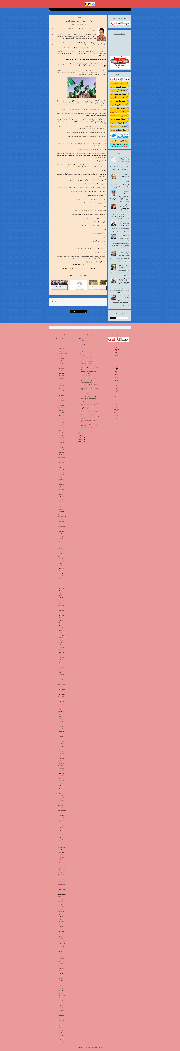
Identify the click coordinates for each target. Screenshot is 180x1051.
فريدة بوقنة (61, 785)
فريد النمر (61, 783)
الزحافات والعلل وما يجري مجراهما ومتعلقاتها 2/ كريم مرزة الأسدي (123, 160)
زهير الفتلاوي (61, 580)
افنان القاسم (61, 393)
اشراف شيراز (61, 383)
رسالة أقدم (83, 311)
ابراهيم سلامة (61, 343)
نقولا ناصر (61, 975)
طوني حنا (61, 679)
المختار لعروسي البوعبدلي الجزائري (61, 407)
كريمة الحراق (61, 802)
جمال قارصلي (61, 479)
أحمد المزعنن (61, 358)
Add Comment (75, 24)
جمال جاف (61, 474)
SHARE (91, 268)
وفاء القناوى (61, 1020)
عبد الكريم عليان (61, 694)
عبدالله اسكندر (61, 704)
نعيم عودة (61, 973)
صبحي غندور (61, 664)
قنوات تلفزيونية (116, 418)
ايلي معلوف (61, 434)
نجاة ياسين (61, 951)
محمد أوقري (61, 857)
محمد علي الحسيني (61, 872)
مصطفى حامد (61, 916)
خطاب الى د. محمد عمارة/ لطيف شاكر (88, 371)
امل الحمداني (61, 417)
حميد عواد (61, 528)
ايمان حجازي (61, 439)
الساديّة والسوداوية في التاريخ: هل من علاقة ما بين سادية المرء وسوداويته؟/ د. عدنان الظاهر (124, 282)
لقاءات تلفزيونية (116, 355)
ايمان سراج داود (61, 442)
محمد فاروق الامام (61, 879)
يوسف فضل (61, 1042)
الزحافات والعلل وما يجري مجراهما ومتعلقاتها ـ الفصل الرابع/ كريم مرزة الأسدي (124, 178)
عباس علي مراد (61, 686)
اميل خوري (61, 422)
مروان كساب (61, 906)
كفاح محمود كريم (61, 805)
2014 (82, 433)
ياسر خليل (61, 1025)
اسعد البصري (61, 370)
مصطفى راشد (61, 918)
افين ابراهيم (61, 395)
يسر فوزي (61, 1032)
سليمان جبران (61, 617)
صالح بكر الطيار (61, 659)
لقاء (116, 399)
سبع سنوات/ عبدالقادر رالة (126, 192)
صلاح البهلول (61, 672)
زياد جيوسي (61, 588)
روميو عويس (61, 573)
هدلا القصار (61, 1005)
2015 (82, 338)
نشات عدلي (61, 968)
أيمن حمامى (61, 444)
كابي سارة (61, 795)
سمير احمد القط (61, 622)
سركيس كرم (61, 597)
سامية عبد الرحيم (61, 595)
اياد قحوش (61, 432)
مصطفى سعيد (61, 921)
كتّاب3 (116, 377)
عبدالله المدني (61, 706)
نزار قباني (61, 963)
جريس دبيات (61, 469)
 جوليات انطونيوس (61, 338)
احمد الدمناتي (61, 355)
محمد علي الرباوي (61, 874)
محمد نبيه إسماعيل (61, 884)
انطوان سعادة (61, 425)
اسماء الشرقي (61, 373)
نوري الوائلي (61, 993)
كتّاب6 (116, 387)
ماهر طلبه (61, 832)
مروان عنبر (61, 904)
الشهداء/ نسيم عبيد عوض (86, 373)
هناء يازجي (61, 1010)
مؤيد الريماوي (61, 837)
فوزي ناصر (61, 790)
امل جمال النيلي (61, 420)
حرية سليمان (61, 509)
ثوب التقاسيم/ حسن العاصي (86, 380)
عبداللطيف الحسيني (61, 701)
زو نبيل (61, 583)
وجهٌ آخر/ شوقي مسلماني (86, 391)
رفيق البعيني (61, 568)
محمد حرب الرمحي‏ (61, 864)
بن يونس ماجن (61, 459)
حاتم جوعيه (61, 504)
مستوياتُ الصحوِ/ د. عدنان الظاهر (87, 427)
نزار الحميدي (61, 960)
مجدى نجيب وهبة (61, 844)
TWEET (82, 268)
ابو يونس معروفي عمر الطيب (61, 353)
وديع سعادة (61, 1015)
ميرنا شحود (61, 936)
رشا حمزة (61, 563)
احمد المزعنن (61, 360)
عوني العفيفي (61, 746)
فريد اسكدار (61, 780)
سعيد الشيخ (61, 602)
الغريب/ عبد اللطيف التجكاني (87, 382)
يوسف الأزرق (61, 1039)
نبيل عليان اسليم (61, 946)
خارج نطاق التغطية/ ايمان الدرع (124, 296)
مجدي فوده (61, 842)
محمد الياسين (61, 854)
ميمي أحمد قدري (61, 941)
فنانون (116, 402)
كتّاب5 (116, 384)
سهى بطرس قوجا (61, 630)
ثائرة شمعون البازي (61, 467)
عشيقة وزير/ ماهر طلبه (85, 365)
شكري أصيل (61, 649)
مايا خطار (61, 834)
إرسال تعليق (101, 304)
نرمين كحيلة (61, 958)
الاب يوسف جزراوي (61, 400)
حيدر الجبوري (61, 533)
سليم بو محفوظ (61, 615)
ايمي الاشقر (61, 449)
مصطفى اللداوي (61, 913)
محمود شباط (61, 891)
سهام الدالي (61, 627)
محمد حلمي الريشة (61, 867)
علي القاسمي (61, 731)
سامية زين (61, 593)
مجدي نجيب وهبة (61, 847)
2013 (82, 435)
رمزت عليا (61, 570)
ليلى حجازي (61, 820)
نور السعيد (61, 985)
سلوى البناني (61, 612)
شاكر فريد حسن (61, 642)
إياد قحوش (61, 430)
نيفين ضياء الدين (61, 995)
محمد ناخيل (61, 881)
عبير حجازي (61, 713)
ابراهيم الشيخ (61, 341)
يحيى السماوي (61, 1030)
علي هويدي (61, 736)
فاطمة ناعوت (61, 770)
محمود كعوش (61, 899)
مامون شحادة (61, 825)
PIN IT (64, 268)
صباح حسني (61, 662)
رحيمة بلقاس (61, 560)
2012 (82, 437)
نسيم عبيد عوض (61, 965)
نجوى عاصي (61, 953)
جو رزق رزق (61, 484)
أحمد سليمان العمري (61, 365)
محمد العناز (61, 852)
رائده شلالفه (61, 548)
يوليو (82, 344)
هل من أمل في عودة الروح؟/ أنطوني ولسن (124, 266)
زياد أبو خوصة (61, 585)
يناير (82, 430)
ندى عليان (61, 955)
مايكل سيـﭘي (61, 839)
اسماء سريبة (61, 378)
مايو (82, 349)
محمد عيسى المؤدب (61, 876)
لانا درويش (61, 812)
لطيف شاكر (61, 817)
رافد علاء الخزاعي (61, 555)
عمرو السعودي (61, 741)
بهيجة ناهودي (61, 462)
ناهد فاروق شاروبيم (61, 943)
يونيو (82, 346)
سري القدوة (61, 600)
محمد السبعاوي (61, 849)
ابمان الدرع (61, 348)
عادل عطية (61, 681)
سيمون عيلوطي (61, 634)
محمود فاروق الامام (61, 896)
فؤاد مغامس (61, 758)
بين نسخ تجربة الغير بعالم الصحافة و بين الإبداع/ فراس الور (124, 223)
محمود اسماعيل (61, 889)
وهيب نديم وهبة (61, 1022)
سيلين (61, 632)
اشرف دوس (61, 390)
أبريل (82, 351)
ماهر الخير (61, 827)
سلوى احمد (61, 610)
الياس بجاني (61, 410)
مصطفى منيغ (61, 923)
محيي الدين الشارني (61, 901)
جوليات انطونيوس (61, 496)
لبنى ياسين (61, 815)
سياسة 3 (116, 365)
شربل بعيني (61, 647)
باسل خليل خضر (61, 454)
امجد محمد (61, 415)
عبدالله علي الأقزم (61, 709)
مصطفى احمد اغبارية (61, 911)
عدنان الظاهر (61, 716)
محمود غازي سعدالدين (61, 894)
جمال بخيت (61, 472)
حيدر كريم (61, 536)
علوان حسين (61, 728)
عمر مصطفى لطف (61, 738)
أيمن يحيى (61, 447)
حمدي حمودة (61, 523)
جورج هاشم (61, 494)
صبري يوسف (61, 669)
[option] (97, 286)
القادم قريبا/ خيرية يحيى (85, 375)
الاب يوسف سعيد (61, 402)
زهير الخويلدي (61, 578)
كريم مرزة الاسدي (61, 800)
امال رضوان (61, 412)
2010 (82, 441)
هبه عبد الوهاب (61, 997)
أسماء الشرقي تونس (61, 375)
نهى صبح (61, 983)
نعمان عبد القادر (61, 970)
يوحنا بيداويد (61, 1037)
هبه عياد (61, 1000)
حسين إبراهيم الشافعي (61, 516)
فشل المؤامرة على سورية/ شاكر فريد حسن (89, 377)
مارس (82, 353)
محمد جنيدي (61, 862)
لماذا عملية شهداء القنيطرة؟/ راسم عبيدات (89, 393)
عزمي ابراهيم (61, 718)
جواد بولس (61, 486)
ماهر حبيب (61, 830)
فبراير (82, 355)
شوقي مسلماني (61, 654)
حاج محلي (61, 506)
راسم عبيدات (61, 551)
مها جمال (61, 928)
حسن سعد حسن (61, 513)
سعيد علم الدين (61, 605)
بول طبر (61, 464)
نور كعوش (61, 988)
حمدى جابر (61, 521)
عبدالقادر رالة (61, 699)
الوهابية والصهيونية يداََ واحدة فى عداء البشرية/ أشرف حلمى (124, 253)
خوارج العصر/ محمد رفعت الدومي (87, 401)
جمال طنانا (61, 476)
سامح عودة (61, 590)
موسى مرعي (61, 931)
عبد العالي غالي (61, 689)
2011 (82, 439)
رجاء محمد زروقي (61, 558)
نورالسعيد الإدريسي (61, 990)
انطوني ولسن (61, 427)
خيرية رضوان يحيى (61, 543)
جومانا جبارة (61, 499)
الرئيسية (116, 342)
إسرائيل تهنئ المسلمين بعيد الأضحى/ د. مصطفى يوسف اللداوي (124, 237)
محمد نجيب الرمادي (61, 886)
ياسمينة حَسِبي (61, 1027)
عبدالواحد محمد (61, 711)
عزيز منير (61, 721)
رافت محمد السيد (61, 553)
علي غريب (61, 733)
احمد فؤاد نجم (61, 368)
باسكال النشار (61, 452)
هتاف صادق (61, 1002)
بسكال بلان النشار (61, 457)
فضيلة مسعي (61, 788)
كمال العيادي (61, 807)
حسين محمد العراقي (61, 518)
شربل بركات (61, 644)
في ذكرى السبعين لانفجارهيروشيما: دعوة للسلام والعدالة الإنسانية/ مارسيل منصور (123, 208)
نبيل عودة (61, 948)
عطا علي (61, 726)
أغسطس (83, 342)
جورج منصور (61, 491)
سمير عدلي (61, 625)
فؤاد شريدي (61, 755)
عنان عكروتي (61, 743)
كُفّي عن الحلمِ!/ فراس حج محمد (87, 361)
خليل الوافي (61, 541)
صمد (61, 676)
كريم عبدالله (61, 797)
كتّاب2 (116, 374)
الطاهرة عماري (61, 405)
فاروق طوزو (61, 763)
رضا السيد (61, 565)
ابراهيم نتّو (61, 346)
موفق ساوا (61, 933)
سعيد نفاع (61, 607)
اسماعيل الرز (61, 380)
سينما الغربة (116, 409)
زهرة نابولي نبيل (61, 575)
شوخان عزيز (61, 652)
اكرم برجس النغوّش (61, 397)
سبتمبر (82, 340)
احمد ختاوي (61, 363)
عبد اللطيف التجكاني (61, 696)
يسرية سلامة (61, 1034)
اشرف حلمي (61, 388)
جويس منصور (61, 501)
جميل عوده (61, 481)
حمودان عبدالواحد (61, 526)
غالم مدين (61, 751)
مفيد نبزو (61, 926)
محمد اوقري (61, 859)
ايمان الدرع (61, 437)
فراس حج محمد (61, 778)
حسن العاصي (61, 511)
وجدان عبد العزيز (61, 1012)
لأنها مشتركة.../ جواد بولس (86, 363)
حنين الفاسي (61, 531)
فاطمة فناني (61, 768)
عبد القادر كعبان (61, 691)
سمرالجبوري (61, 620)
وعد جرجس (61, 1017)
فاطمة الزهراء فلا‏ (61, 765)
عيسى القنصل (61, 748)
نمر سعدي (61, 978)
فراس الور (61, 775)
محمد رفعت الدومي (77, 17)
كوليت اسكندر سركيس (61, 810)
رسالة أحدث (73, 311)
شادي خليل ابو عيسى (61, 637)
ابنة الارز (61, 351)
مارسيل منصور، (61, 822)
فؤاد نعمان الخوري (61, 760)
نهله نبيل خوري (61, 980)
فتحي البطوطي (61, 773)
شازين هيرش (61, 639)
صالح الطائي (61, 657)
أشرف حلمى (61, 385)
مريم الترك (61, 909)
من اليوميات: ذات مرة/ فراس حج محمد (88, 396)
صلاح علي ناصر (61, 674)
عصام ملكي (61, 723)
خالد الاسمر (61, 538)
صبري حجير (61, 667)
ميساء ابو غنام (61, 938)
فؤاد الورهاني (61, 753)
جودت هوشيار (61, 489)
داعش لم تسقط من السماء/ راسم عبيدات (89, 414)
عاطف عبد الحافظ (61, 684)
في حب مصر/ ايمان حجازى (61, 793)
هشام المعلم (61, 1007)
